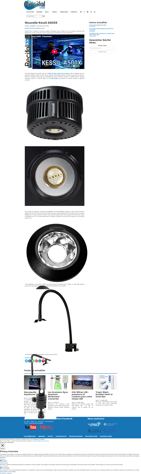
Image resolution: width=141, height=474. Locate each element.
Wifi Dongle (54, 78)
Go (43, 16)
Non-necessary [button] (4, 466)
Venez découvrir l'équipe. (36, 423)
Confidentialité (61, 436)
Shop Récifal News (91, 436)
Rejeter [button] (39, 441)
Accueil (27, 26)
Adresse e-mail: (102, 45)
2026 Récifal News (106, 436)
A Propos (73, 12)
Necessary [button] (2, 459)
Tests (47, 12)
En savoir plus (45, 441)
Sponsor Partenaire (76, 436)
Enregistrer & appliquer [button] (6, 473)
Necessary (4, 461)
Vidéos (54, 12)
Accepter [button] (35, 441)
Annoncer (41, 436)
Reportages (64, 12)
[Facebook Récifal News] (84, 12)
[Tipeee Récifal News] (95, 12)
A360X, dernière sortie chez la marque (59, 73)
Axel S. (43, 28)
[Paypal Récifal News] (91, 12)
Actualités (30, 12)
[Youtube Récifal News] (88, 12)
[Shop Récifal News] (81, 12)
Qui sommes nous (30, 436)
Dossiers (39, 12)
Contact (50, 436)
